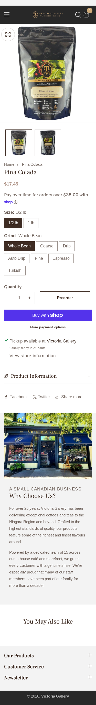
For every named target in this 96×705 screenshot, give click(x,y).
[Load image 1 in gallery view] (18, 142)
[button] (78, 15)
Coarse (47, 246)
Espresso (61, 258)
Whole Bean (19, 246)
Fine (39, 258)
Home (9, 164)
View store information (32, 355)
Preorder (65, 297)
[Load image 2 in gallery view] (48, 142)
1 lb (31, 223)
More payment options (48, 327)
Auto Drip (16, 258)
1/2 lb (13, 223)
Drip (67, 246)
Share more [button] (71, 397)
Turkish (15, 270)
